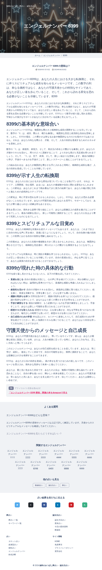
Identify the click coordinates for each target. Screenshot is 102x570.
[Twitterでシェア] (17, 504)
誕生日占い (53, 485)
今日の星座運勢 (61, 527)
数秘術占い (39, 485)
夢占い (64, 485)
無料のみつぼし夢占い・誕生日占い (21, 6)
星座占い (58, 523)
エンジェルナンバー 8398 (35, 465)
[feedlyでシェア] (84, 504)
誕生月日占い (60, 520)
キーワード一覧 (15, 523)
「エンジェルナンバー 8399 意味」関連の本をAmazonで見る (38, 392)
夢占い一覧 (13, 520)
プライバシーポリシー (64, 548)
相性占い (12, 548)
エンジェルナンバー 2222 (28, 454)
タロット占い (14, 541)
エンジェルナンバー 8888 (66, 465)
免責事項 (58, 545)
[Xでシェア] (30, 504)
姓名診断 (12, 554)
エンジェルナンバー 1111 (12, 454)
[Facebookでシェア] (44, 504)
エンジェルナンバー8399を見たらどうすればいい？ (34, 433)
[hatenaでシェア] (57, 504)
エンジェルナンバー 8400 (51, 465)
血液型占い (13, 545)
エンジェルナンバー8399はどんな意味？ (28, 415)
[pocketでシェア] (71, 504)
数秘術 (57, 530)
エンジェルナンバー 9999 (81, 465)
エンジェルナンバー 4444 (58, 454)
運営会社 (58, 551)
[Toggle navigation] (92, 6)
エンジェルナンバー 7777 (20, 465)
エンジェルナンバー (51, 55)
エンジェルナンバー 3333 (43, 454)
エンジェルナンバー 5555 (74, 454)
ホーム (37, 55)
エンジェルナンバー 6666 (89, 454)
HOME (57, 541)
